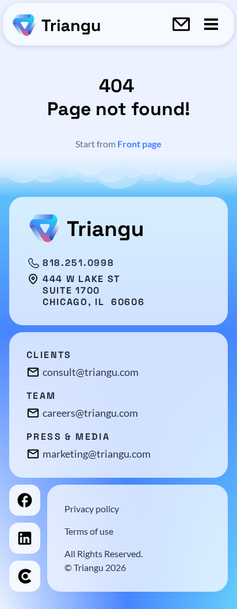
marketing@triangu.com (97, 453)
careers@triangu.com (90, 412)
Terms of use (88, 531)
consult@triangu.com (91, 372)
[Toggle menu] (211, 24)
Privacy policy (91, 508)
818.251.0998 (78, 263)
